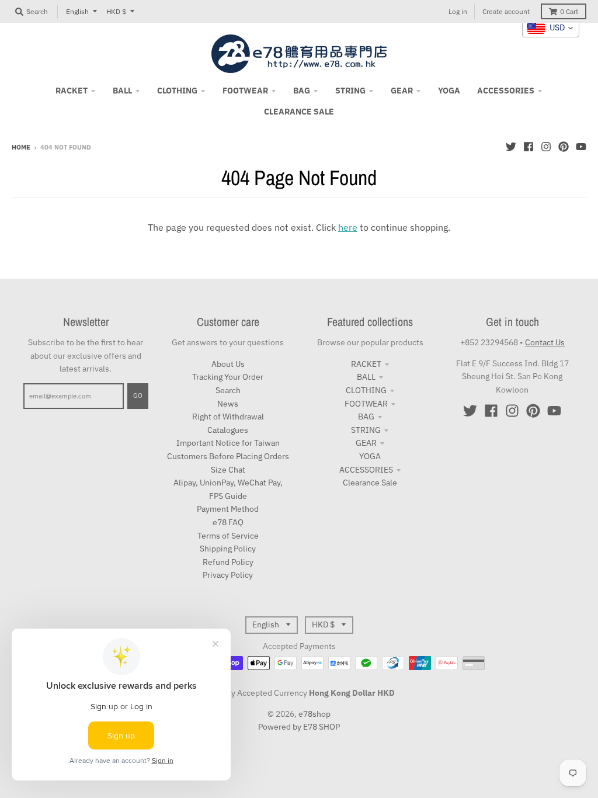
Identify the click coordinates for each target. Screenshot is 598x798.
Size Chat (228, 469)
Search (228, 390)
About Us (228, 364)
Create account (506, 11)
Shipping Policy (228, 548)
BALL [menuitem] (122, 90)
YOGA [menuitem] (449, 90)
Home (21, 147)
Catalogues (227, 430)
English (77, 11)
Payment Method (228, 509)
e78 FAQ (228, 522)
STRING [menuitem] (350, 90)
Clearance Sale (370, 482)
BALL (366, 377)
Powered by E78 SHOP (299, 726)
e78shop (314, 714)
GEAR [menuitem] (402, 90)
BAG (366, 416)
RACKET (366, 364)
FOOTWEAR (366, 403)
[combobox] (550, 28)
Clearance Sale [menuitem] (299, 111)
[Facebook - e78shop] (528, 146)
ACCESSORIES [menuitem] (505, 90)
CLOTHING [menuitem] (177, 90)
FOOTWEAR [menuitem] (245, 90)
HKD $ (116, 11)
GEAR (366, 443)
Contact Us (545, 342)
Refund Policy (228, 562)
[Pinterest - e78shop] (563, 146)
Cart (569, 11)
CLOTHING (366, 390)
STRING (366, 430)
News (227, 403)
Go (137, 395)
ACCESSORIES (366, 469)
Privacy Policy (228, 575)
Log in (457, 11)
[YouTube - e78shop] (581, 146)
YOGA (370, 456)
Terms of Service (228, 535)
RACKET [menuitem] (71, 90)
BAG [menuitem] (301, 90)
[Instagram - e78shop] (546, 146)
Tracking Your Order (227, 377)
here (347, 227)
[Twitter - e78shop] (511, 146)
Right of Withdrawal (228, 416)
